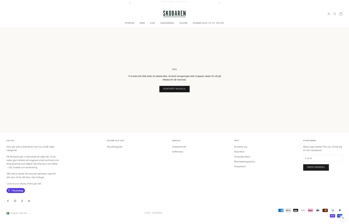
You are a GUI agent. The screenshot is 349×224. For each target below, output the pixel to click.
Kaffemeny (177, 151)
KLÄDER (183, 23)
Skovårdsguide (114, 146)
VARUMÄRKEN (167, 23)
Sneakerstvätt (179, 146)
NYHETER (129, 23)
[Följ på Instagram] (15, 201)
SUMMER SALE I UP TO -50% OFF (208, 23)
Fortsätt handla (174, 89)
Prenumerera (316, 167)
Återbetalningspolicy (244, 161)
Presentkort (240, 166)
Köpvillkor (239, 151)
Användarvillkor (242, 156)
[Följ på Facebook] (8, 201)
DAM (152, 23)
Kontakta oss (240, 146)
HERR (142, 23)
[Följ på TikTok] (22, 201)
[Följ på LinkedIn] (29, 201)
